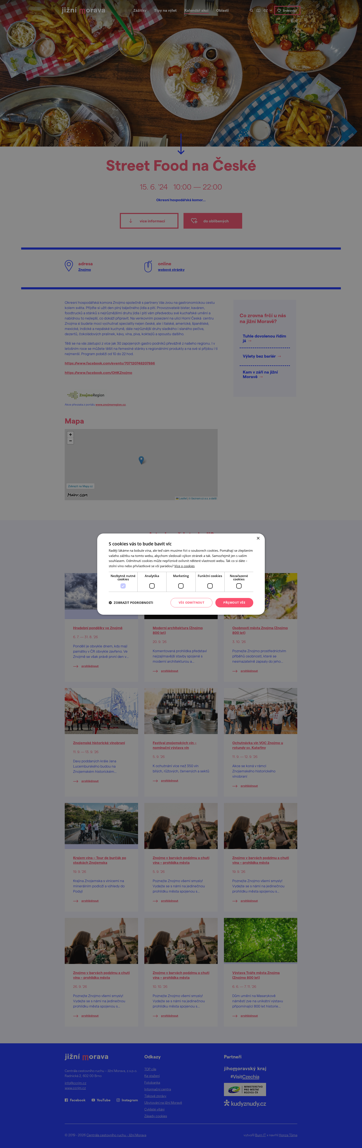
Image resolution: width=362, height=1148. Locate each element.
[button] (131, 602)
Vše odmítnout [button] (191, 602)
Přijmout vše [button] (234, 602)
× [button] (258, 538)
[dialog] (181, 574)
